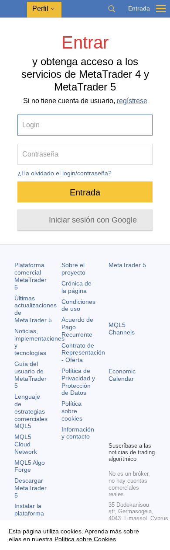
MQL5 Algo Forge (29, 466)
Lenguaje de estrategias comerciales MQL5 (31, 411)
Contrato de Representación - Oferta (83, 353)
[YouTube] (114, 433)
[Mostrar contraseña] (140, 154)
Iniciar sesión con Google (93, 220)
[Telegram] (127, 419)
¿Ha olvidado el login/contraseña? (64, 173)
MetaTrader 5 (127, 264)
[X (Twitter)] (141, 419)
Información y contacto (77, 433)
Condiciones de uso (78, 305)
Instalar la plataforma (29, 509)
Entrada (139, 8)
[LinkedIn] (127, 433)
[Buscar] (111, 8)
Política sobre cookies (71, 411)
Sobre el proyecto (73, 268)
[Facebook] (114, 419)
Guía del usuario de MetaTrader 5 (30, 374)
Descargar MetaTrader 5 (30, 488)
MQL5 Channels (122, 328)
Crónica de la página (76, 287)
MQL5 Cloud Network (25, 444)
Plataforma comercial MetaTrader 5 (30, 275)
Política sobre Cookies (85, 539)
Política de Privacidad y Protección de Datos (78, 381)
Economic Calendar (122, 375)
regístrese (132, 100)
